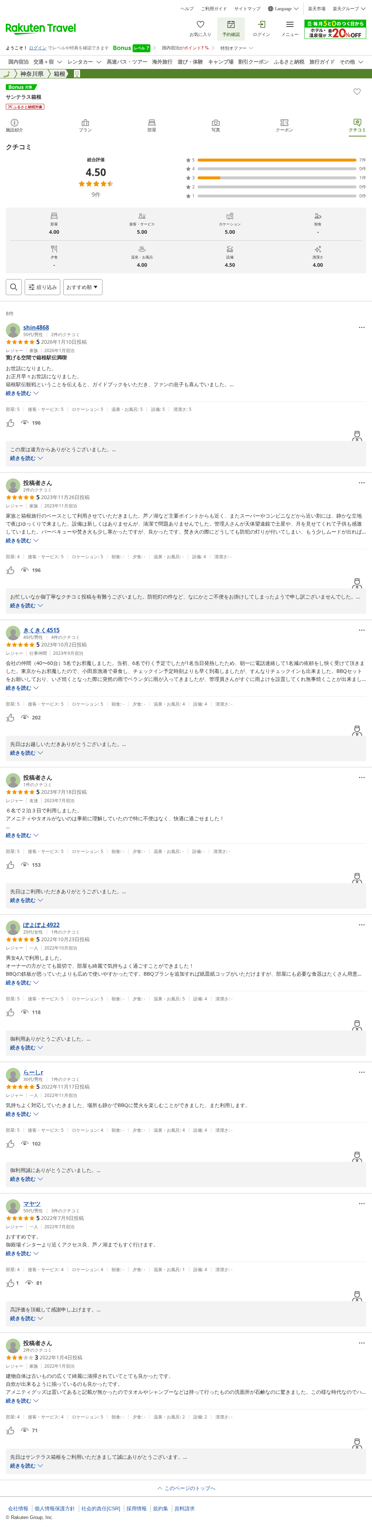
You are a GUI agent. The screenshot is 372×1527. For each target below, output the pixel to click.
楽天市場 (317, 8)
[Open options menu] (361, 327)
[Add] (357, 91)
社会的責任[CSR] (100, 1508)
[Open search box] (14, 287)
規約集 (160, 1508)
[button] (43, 330)
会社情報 (18, 1508)
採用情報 (136, 1508)
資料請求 (184, 1508)
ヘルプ (187, 8)
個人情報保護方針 (55, 1508)
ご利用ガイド (214, 8)
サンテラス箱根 (23, 96)
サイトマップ (247, 8)
